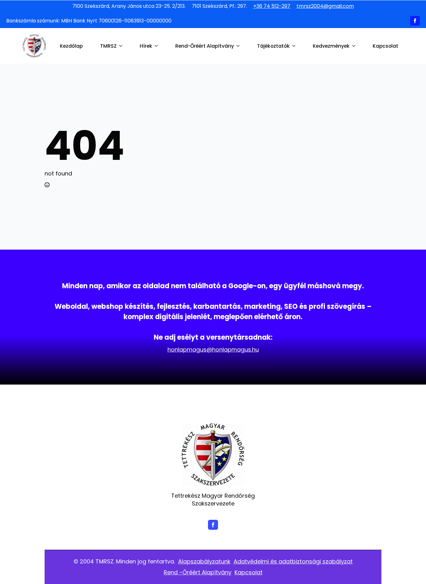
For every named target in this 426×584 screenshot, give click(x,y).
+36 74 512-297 (271, 6)
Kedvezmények (331, 46)
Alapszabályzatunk (204, 561)
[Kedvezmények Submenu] (355, 46)
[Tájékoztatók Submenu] (295, 46)
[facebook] (415, 21)
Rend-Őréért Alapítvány (204, 46)
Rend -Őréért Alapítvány (197, 572)
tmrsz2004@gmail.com (325, 6)
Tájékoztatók (273, 46)
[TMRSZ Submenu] (122, 46)
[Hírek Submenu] (157, 46)
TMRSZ (108, 46)
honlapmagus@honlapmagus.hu (213, 349)
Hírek (146, 46)
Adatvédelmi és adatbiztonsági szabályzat (293, 561)
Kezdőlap (71, 46)
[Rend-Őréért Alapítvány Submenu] (239, 46)
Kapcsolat (385, 46)
